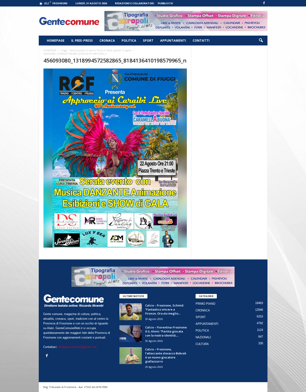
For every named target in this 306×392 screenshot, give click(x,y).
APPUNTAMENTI (173, 40)
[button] (261, 40)
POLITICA (129, 40)
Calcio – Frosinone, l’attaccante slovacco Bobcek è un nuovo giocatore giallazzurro (165, 355)
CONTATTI (201, 40)
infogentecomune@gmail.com (77, 347)
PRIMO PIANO (205, 303)
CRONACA (107, 40)
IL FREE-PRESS (82, 40)
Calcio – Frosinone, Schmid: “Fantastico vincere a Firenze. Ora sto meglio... (164, 309)
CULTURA (202, 344)
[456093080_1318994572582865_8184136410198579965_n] (115, 158)
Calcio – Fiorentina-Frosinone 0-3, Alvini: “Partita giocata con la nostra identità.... (166, 331)
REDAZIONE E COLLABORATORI (134, 3)
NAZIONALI (203, 337)
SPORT (148, 40)
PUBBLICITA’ (165, 3)
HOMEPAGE (56, 40)
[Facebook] (264, 3)
